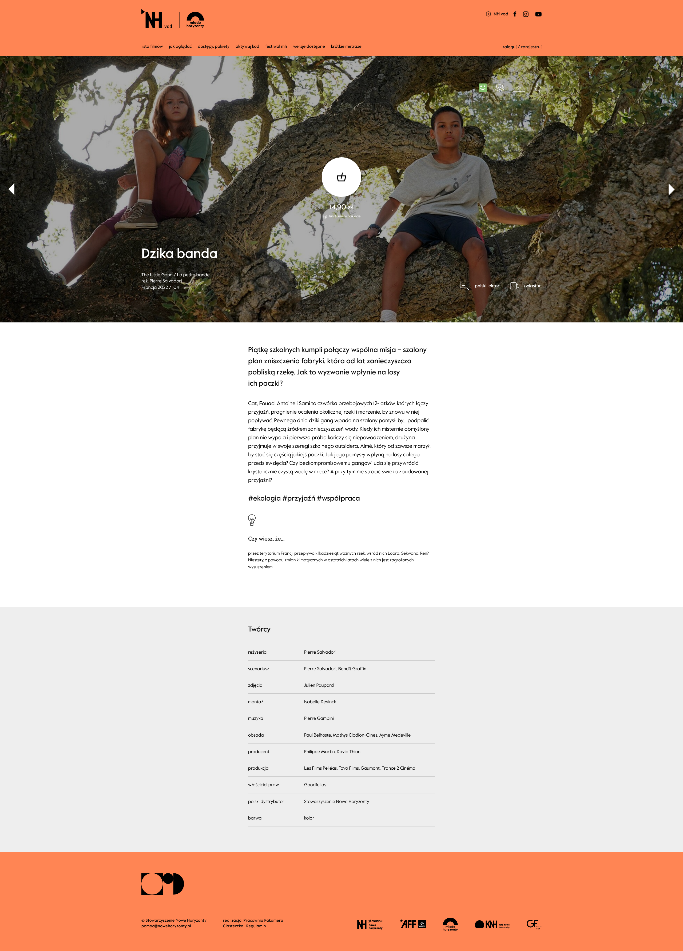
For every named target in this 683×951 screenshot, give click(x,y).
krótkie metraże (346, 46)
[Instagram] (525, 17)
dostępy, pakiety (214, 46)
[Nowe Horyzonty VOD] (497, 14)
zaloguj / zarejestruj (522, 47)
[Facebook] (515, 17)
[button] (671, 189)
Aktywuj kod (247, 46)
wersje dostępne (309, 46)
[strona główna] (204, 18)
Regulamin (256, 926)
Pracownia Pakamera (263, 920)
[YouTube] (538, 17)
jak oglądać (180, 46)
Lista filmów (152, 46)
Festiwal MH (276, 46)
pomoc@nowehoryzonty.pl (166, 926)
